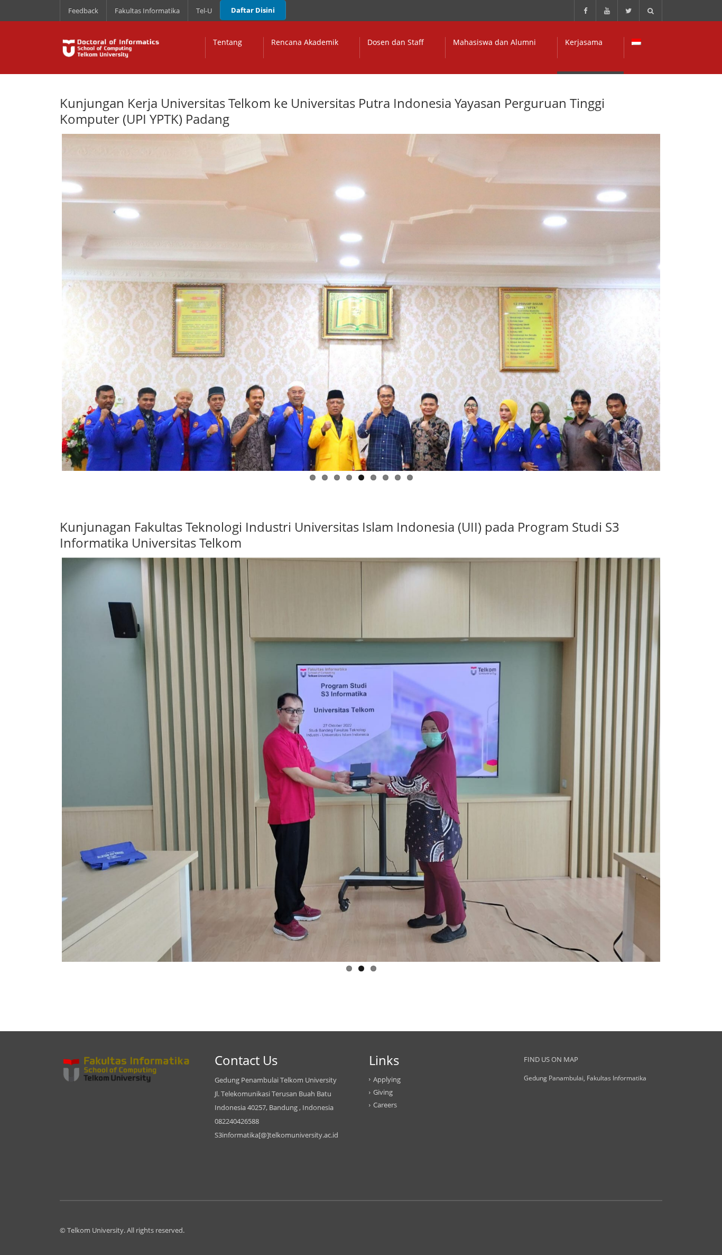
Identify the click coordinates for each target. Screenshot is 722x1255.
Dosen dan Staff (395, 42)
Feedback (83, 10)
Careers (385, 1105)
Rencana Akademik (304, 42)
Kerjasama (584, 42)
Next (676, 300)
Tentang (227, 42)
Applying (387, 1079)
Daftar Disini (253, 10)
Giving (383, 1092)
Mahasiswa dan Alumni (494, 42)
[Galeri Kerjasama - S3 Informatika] (110, 47)
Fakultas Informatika (147, 10)
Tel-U (204, 10)
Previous (46, 300)
